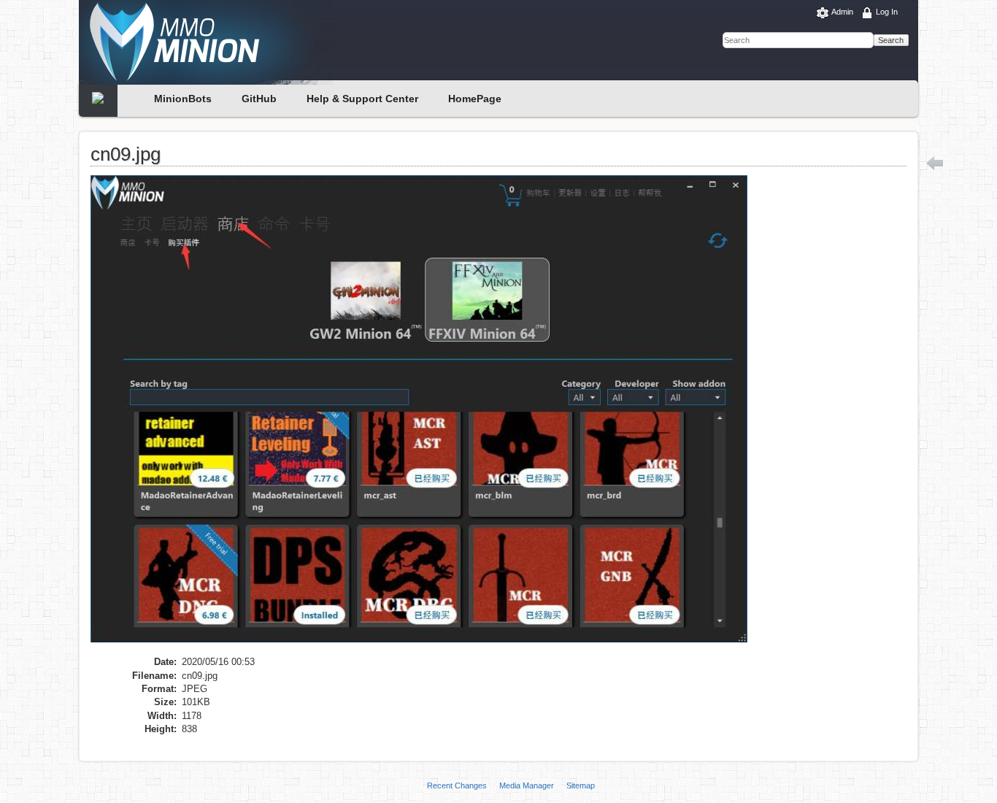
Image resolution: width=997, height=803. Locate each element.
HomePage (474, 98)
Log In (887, 11)
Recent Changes (457, 785)
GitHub (259, 98)
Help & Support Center (362, 98)
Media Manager (526, 785)
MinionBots (183, 98)
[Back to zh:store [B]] (935, 162)
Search (891, 40)
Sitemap (580, 785)
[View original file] (426, 414)
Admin (842, 11)
